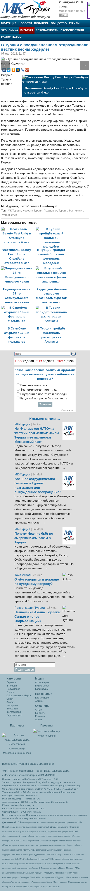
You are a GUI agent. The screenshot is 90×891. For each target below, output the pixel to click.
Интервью (12, 705)
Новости (25, 23)
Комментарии (11, 37)
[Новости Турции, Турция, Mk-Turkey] (46, 731)
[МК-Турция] (27, 9)
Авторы (39, 701)
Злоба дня (12, 708)
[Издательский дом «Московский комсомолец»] (17, 739)
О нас (38, 709)
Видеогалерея (14, 715)
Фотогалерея (14, 712)
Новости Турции (32, 210)
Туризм (74, 23)
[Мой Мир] (18, 70)
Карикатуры (41, 689)
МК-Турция (8, 23)
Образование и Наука (19, 695)
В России (12, 685)
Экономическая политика (38, 389)
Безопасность (47, 30)
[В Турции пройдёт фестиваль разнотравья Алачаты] (52, 307)
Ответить (45, 404)
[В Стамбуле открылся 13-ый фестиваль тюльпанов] (18, 307)
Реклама (40, 716)
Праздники (50, 210)
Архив (38, 719)
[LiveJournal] (22, 70)
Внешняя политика (33, 385)
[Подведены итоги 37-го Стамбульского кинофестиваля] (18, 268)
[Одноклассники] (13, 70)
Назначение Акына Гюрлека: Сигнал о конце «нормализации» (37, 616)
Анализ (10, 702)
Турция (63, 210)
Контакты (40, 713)
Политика (41, 23)
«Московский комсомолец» (18, 775)
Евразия (11, 682)
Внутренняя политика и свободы (43, 394)
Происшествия (72, 30)
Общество (59, 23)
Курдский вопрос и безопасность (43, 398)
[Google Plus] (27, 70)
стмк (14, 215)
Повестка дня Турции (30, 607)
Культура (26, 30)
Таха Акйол (22, 575)
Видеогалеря (42, 685)
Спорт (10, 698)
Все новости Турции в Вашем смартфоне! (28, 763)
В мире (10, 692)
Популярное (13, 689)
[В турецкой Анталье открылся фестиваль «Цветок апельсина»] (52, 268)
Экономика (9, 30)
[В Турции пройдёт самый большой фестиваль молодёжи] (52, 229)
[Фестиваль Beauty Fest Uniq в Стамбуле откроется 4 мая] (18, 229)
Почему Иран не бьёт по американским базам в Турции (33, 538)
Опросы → (67, 410)
